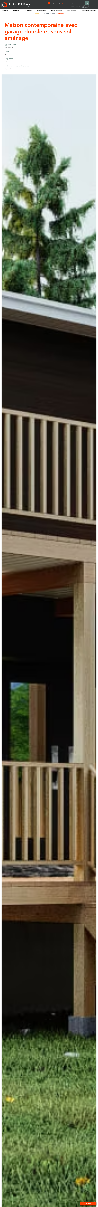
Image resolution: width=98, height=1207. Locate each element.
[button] (5, 10)
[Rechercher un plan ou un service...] (87, 3)
